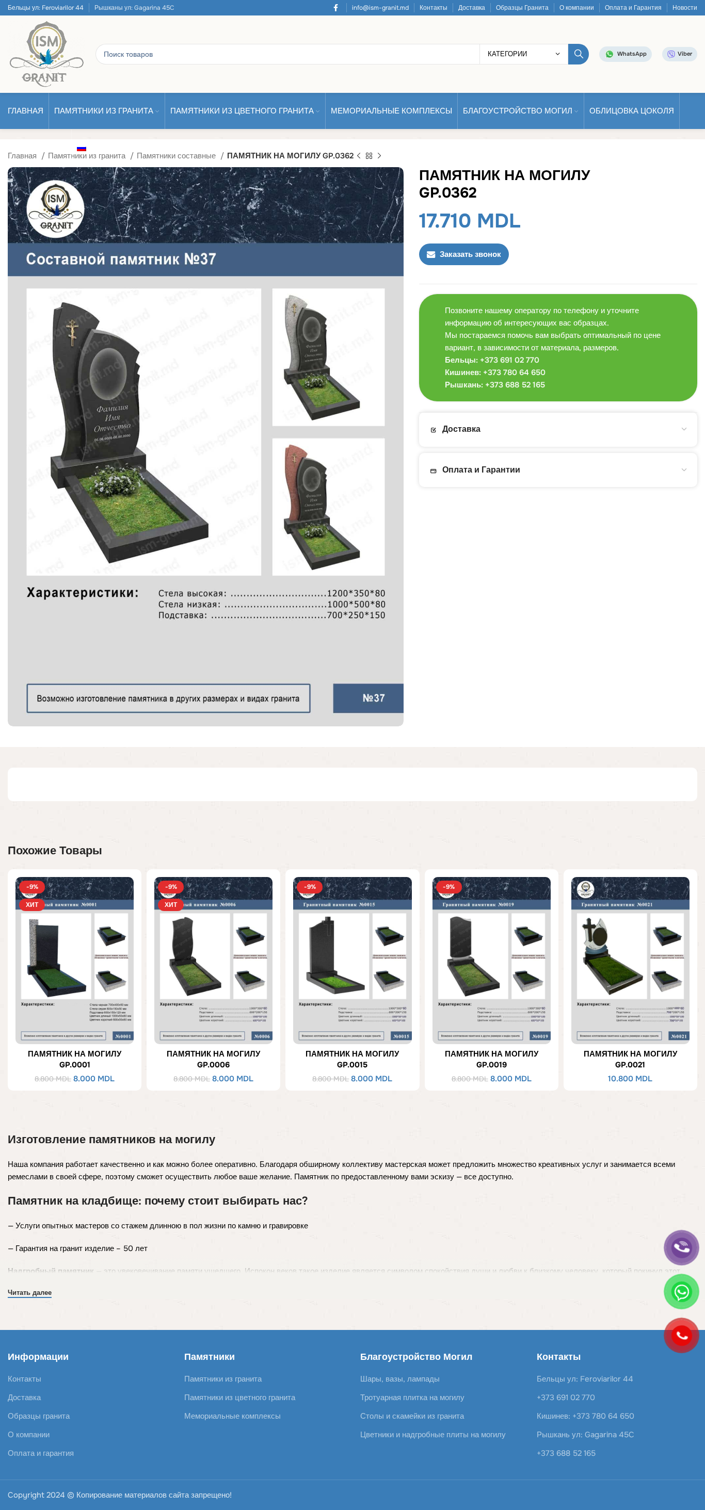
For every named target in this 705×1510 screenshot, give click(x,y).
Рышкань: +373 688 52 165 (495, 385)
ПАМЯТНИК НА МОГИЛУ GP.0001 (74, 1059)
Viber (685, 53)
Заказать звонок (470, 254)
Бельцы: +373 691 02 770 (492, 360)
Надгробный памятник (51, 1271)
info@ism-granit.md (380, 8)
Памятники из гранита (223, 1379)
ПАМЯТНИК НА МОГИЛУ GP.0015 (352, 1059)
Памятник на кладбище (73, 1201)
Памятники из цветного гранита (239, 1397)
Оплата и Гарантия (633, 8)
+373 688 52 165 (566, 1453)
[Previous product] (359, 156)
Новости (684, 8)
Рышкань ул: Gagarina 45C (585, 1435)
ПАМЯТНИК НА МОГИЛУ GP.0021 (630, 1059)
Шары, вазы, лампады (400, 1379)
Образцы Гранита (522, 8)
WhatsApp (632, 53)
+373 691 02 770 (566, 1397)
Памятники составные (177, 156)
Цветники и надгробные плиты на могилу (433, 1435)
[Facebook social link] (335, 7)
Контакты (433, 8)
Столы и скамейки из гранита (412, 1416)
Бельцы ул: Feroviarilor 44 (46, 8)
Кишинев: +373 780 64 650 (585, 1416)
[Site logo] (46, 53)
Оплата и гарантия (41, 1453)
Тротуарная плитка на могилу (412, 1397)
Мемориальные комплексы (232, 1416)
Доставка (471, 8)
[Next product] (379, 156)
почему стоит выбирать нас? (226, 1201)
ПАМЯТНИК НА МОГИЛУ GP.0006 (213, 1059)
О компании (576, 8)
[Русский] (84, 147)
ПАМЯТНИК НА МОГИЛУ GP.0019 (491, 1059)
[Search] (578, 54)
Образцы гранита (39, 1416)
